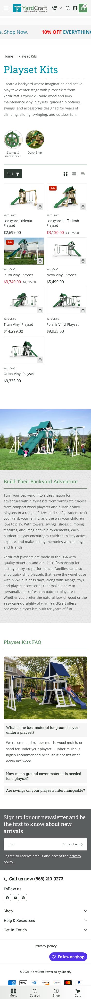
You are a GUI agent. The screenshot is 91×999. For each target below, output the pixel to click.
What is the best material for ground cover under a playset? (42, 730)
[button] (7, 8)
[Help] (57, 8)
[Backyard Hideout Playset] (24, 197)
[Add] (40, 206)
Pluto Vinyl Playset (18, 275)
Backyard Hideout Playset (18, 223)
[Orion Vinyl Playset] (24, 350)
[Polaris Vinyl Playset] (67, 300)
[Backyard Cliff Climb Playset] (67, 197)
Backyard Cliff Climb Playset (63, 223)
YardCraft (37, 972)
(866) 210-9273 (48, 879)
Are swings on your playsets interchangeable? (45, 790)
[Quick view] (83, 261)
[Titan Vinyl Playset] (24, 300)
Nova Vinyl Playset (61, 275)
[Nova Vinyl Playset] (67, 251)
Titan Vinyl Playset (18, 324)
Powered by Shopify (58, 972)
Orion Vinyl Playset (19, 373)
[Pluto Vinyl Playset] (24, 251)
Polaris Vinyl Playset (63, 324)
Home (8, 56)
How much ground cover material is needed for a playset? (43, 776)
